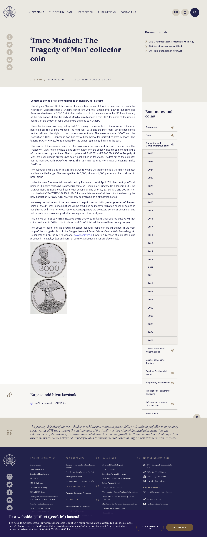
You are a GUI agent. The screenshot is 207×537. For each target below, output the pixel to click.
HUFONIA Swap (36, 483)
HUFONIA (34, 478)
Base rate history (37, 469)
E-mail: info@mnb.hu (156, 481)
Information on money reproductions (156, 404)
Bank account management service (80, 481)
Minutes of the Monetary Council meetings (119, 504)
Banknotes (151, 127)
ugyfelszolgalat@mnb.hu (157, 504)
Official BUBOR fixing (38, 487)
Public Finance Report (111, 483)
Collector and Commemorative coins (158, 144)
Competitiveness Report (112, 487)
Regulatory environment (158, 382)
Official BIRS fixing (37, 492)
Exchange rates (36, 465)
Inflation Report (108, 469)
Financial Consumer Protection (78, 493)
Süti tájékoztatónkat (60, 529)
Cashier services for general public (155, 350)
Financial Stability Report (112, 465)
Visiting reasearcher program (114, 508)
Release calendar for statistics (78, 506)
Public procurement (74, 476)
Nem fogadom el (150, 527)
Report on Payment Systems (114, 474)
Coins (148, 135)
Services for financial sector (156, 373)
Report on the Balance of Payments (116, 478)
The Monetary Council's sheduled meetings (120, 492)
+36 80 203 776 (153, 499)
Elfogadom (180, 527)
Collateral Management (39, 474)
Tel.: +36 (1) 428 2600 (156, 472)
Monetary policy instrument (41, 504)
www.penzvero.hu (83, 235)
